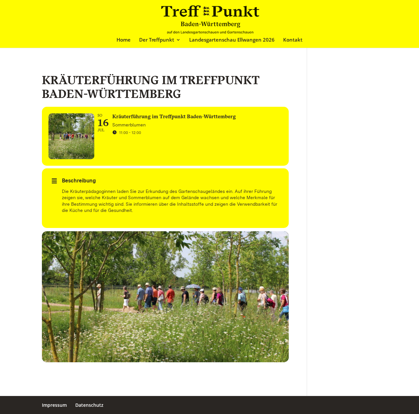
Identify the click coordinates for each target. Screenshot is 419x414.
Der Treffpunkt (156, 40)
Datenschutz (89, 405)
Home (124, 40)
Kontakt (292, 40)
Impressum (54, 405)
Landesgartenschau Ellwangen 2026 (232, 40)
